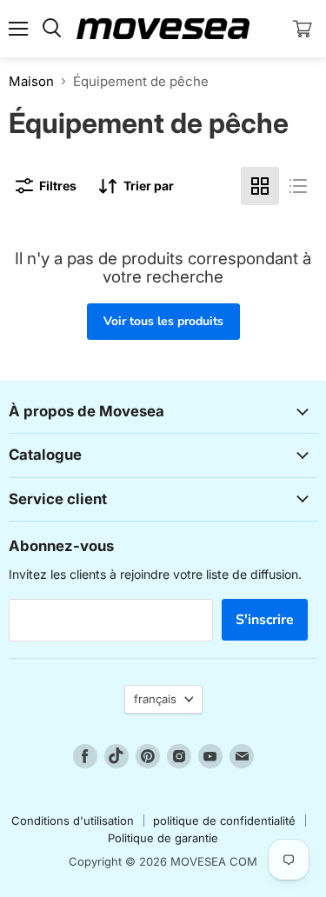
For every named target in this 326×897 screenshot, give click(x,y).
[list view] (298, 186)
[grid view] (260, 186)
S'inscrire (265, 619)
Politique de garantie (163, 838)
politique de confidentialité (224, 820)
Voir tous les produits (163, 321)
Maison (31, 81)
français (155, 699)
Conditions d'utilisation (72, 820)
